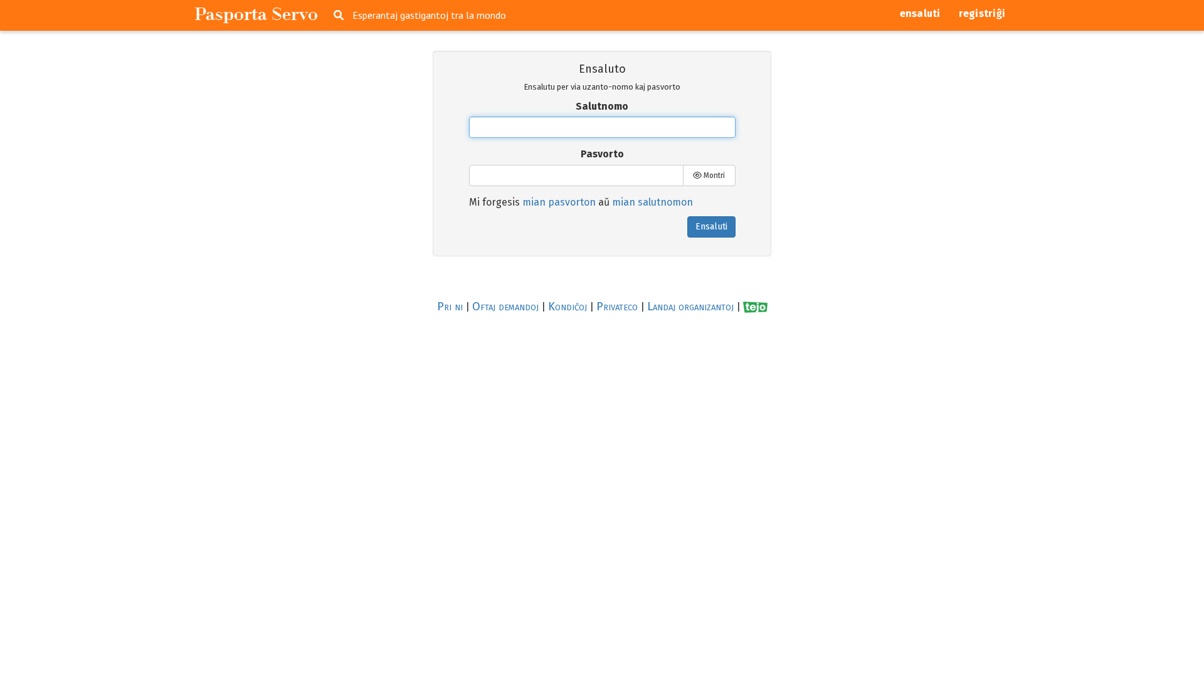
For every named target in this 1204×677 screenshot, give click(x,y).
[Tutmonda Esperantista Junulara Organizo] (755, 307)
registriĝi (982, 13)
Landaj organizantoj (690, 306)
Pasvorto (602, 154)
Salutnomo (602, 106)
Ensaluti (711, 226)
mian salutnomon (652, 202)
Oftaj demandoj (505, 306)
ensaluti (920, 13)
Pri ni (450, 306)
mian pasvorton (559, 202)
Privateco (617, 306)
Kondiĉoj (567, 306)
